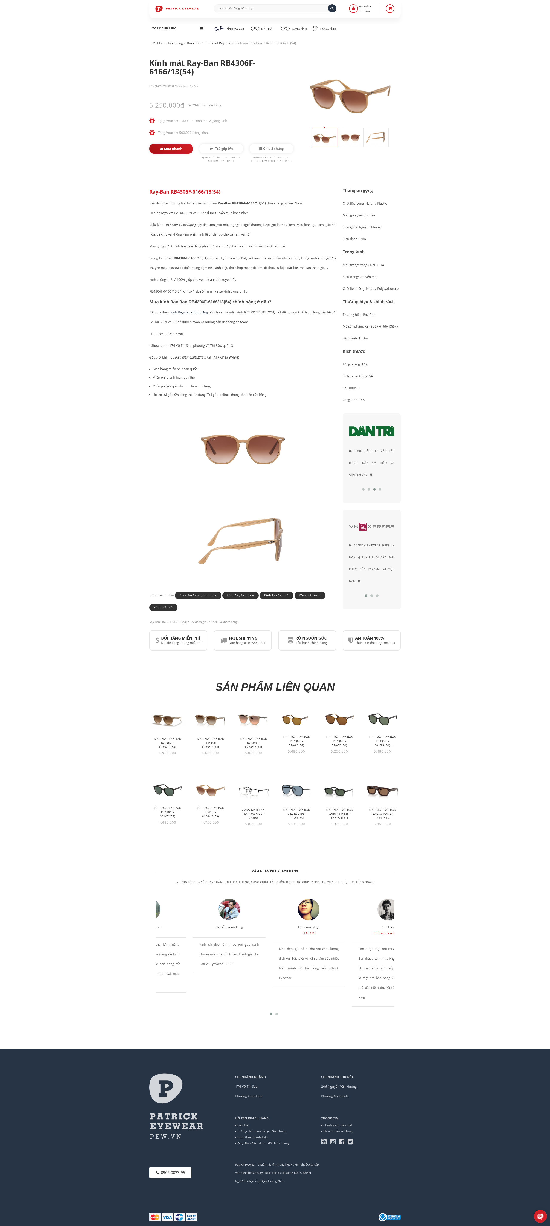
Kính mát (267, 29)
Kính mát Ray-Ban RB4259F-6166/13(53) (167, 743)
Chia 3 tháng (273, 148)
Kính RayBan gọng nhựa (198, 595)
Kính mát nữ (163, 607)
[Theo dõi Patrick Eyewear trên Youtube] (325, 1143)
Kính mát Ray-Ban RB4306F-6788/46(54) (253, 743)
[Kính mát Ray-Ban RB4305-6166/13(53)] (210, 789)
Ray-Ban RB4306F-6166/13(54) (184, 191)
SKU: (151, 86)
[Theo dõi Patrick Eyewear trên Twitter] (350, 1143)
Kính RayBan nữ (276, 595)
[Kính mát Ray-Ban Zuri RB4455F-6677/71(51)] (339, 790)
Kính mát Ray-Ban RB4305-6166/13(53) (210, 812)
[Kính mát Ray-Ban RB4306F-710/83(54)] (296, 718)
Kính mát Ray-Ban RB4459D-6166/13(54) (210, 743)
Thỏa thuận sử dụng (338, 1131)
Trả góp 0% (223, 148)
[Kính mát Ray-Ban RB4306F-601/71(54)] (167, 789)
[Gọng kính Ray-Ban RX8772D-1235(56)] (253, 790)
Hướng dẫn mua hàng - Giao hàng (261, 1131)
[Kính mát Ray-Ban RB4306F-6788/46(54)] (253, 719)
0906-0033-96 (173, 1172)
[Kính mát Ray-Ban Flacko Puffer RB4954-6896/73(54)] (382, 790)
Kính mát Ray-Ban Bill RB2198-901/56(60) (296, 814)
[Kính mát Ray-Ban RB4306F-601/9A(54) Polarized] (382, 718)
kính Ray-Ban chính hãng (189, 312)
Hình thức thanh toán (252, 1137)
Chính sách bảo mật (337, 1125)
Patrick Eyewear (245, 1164)
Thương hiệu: (182, 86)
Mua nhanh (172, 149)
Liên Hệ (242, 1125)
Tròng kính (327, 29)
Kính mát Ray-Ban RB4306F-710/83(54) (296, 741)
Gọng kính (299, 29)
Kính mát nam (310, 595)
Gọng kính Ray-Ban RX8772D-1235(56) (253, 814)
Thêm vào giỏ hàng (206, 105)
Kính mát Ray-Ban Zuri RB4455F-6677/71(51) (339, 814)
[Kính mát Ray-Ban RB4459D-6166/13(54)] (210, 719)
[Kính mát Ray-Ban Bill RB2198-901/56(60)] (296, 790)
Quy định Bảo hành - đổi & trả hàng (263, 1143)
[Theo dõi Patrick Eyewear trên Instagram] (334, 1143)
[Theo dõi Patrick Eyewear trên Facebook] (343, 1143)
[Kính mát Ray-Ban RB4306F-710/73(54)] (339, 718)
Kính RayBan (235, 29)
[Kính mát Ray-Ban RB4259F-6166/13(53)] (167, 719)
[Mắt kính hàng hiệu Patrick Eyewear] (177, 8)
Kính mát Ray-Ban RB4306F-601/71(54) (167, 812)
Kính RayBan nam (240, 595)
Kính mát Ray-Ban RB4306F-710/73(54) (339, 741)
